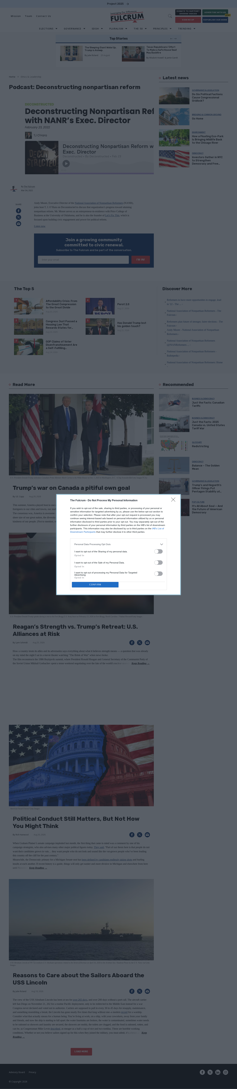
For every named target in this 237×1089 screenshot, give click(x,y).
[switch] (158, 551)
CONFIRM (95, 584)
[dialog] (118, 544)
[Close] (174, 501)
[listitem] (118, 544)
